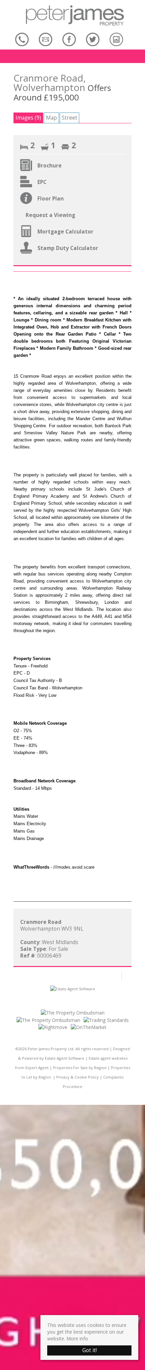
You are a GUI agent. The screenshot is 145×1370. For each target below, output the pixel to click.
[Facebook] (69, 39)
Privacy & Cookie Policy (77, 1077)
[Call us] (22, 39)
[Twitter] (92, 39)
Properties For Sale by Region (80, 1067)
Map (51, 117)
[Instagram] (116, 39)
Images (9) (28, 117)
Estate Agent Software (64, 1058)
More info (77, 1338)
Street (69, 117)
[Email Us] (45, 39)
